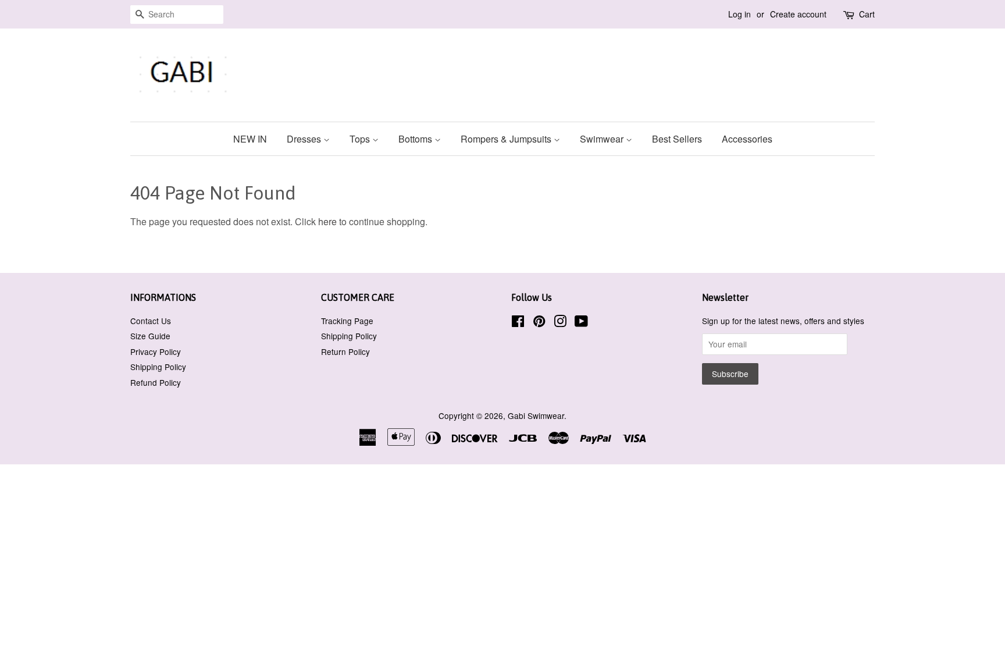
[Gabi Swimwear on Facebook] (518, 323)
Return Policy (345, 351)
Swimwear (603, 138)
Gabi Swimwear (536, 415)
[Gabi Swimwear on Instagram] (560, 323)
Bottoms (416, 138)
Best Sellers (677, 138)
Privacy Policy (155, 351)
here (327, 221)
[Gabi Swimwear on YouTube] (581, 323)
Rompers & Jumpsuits (507, 138)
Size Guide (150, 336)
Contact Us (150, 320)
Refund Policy (155, 382)
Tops (361, 138)
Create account (798, 14)
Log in (739, 14)
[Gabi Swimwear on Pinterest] (539, 323)
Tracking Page (347, 320)
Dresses (305, 138)
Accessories (747, 138)
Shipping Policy (158, 366)
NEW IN (250, 138)
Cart (867, 14)
